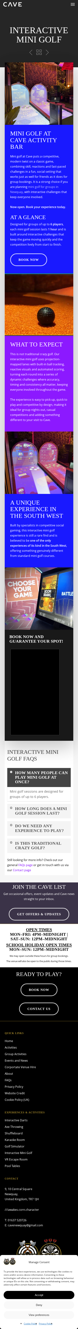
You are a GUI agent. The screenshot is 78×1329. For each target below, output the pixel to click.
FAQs (8, 1080)
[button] (73, 4)
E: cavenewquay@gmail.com (24, 1225)
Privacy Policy (45, 1323)
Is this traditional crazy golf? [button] (38, 845)
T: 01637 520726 (15, 1220)
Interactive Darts (16, 1120)
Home (9, 1041)
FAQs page (25, 865)
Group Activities (15, 1054)
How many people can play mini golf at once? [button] (41, 777)
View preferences (39, 1314)
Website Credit (15, 1093)
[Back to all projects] (39, 52)
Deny (39, 1305)
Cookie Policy (30, 1323)
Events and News (16, 1061)
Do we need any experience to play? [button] (39, 828)
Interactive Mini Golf (18, 1153)
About (9, 1074)
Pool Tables (12, 1166)
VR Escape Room (16, 1159)
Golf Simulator (14, 1146)
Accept (39, 1295)
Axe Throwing (14, 1127)
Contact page (22, 870)
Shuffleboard (14, 1133)
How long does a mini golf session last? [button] (41, 811)
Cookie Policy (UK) (17, 1100)
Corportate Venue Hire (20, 1067)
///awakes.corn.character (22, 1210)
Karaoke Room (15, 1140)
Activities (11, 1047)
